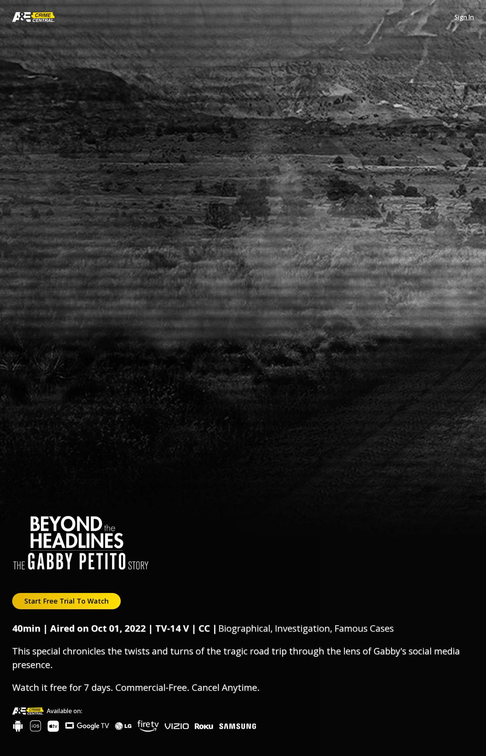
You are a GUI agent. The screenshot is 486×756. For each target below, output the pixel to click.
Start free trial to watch (66, 600)
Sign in (464, 17)
